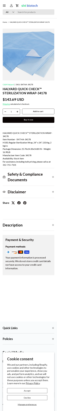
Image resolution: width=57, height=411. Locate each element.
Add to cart (38, 111)
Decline (27, 397)
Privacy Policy (33, 383)
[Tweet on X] (13, 203)
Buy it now (28, 120)
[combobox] (28, 12)
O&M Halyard (8, 84)
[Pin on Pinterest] (25, 203)
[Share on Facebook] (19, 203)
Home (5, 22)
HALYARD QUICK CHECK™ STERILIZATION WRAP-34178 (30, 22)
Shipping (6, 104)
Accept (27, 390)
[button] (17, 5)
